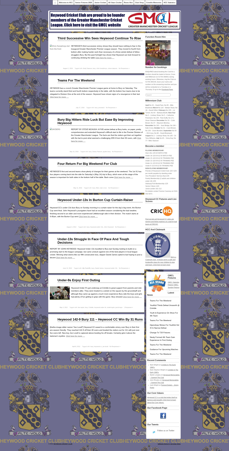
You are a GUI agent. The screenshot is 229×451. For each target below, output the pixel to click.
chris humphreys (101, 68)
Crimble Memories (153, 3)
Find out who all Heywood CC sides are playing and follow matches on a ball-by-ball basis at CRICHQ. (161, 221)
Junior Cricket (100, 3)
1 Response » (128, 307)
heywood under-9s (100, 307)
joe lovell (105, 346)
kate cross (103, 188)
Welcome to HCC (66, 3)
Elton (97, 188)
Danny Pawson (97, 151)
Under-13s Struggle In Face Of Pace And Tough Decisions (93, 240)
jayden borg (107, 151)
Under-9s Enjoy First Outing (79, 280)
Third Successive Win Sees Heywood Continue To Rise (99, 38)
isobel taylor (111, 307)
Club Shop (139, 3)
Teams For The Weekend (76, 80)
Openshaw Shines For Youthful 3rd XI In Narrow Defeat (164, 326)
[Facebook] (163, 415)
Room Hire (128, 3)
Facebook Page (167, 89)
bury (94, 68)
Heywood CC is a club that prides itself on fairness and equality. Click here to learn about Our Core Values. (162, 400)
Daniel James (99, 268)
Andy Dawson (87, 68)
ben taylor (81, 307)
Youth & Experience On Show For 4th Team (164, 314)
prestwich (101, 107)
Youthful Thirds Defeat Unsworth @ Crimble (164, 306)
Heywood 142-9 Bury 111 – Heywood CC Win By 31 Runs (100, 319)
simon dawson (112, 68)
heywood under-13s (96, 227)
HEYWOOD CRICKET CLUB (63, 444)
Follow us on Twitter (165, 430)
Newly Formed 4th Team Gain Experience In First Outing (162, 338)
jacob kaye (118, 307)
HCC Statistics (169, 3)
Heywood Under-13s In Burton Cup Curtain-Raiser (95, 200)
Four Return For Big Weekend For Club (87, 163)
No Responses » (124, 68)
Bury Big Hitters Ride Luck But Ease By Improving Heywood (96, 121)
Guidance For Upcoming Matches (164, 349)
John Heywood (109, 227)
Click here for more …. (104, 58)
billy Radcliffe (86, 268)
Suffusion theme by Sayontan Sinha (169, 444)
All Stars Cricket (115, 3)
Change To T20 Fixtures (160, 332)
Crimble (91, 307)
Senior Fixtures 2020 (83, 3)
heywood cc (98, 346)
